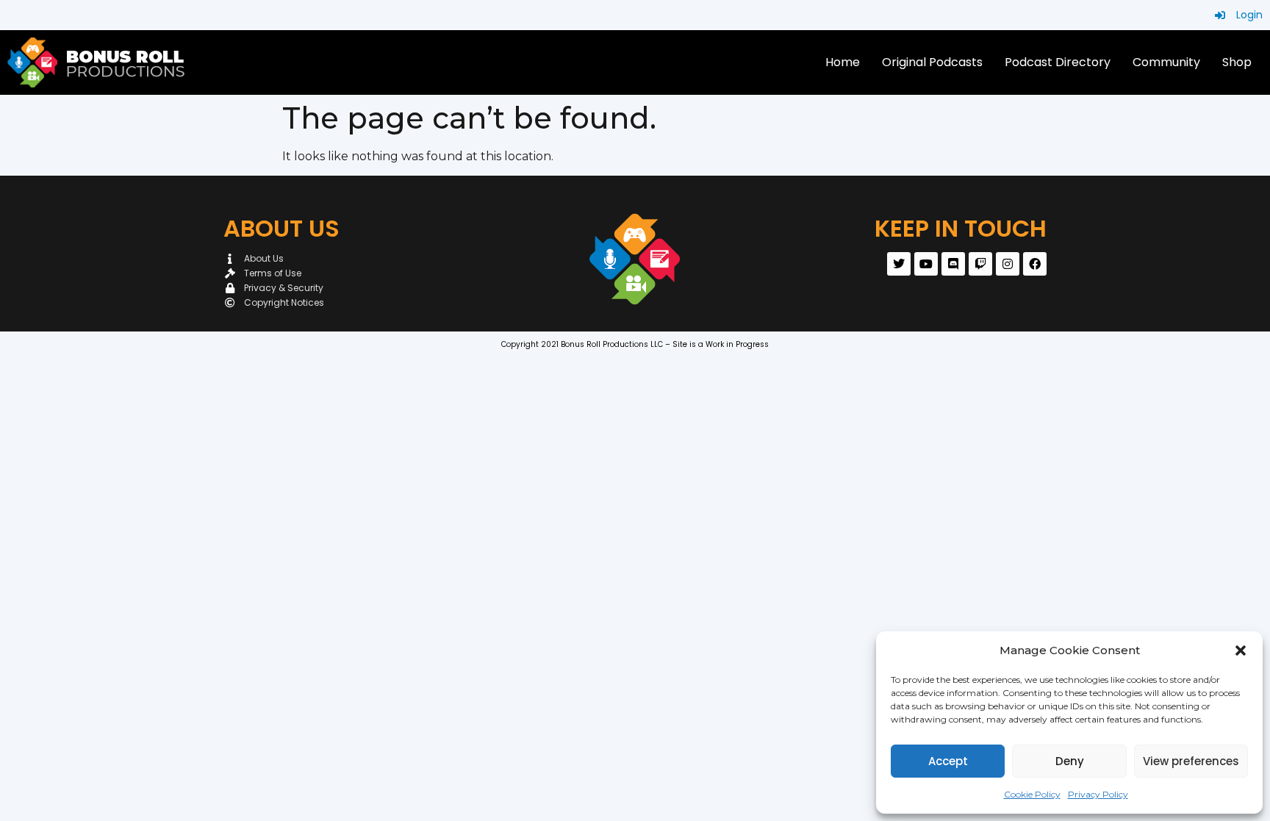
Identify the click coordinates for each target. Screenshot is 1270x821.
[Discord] (953, 264)
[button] (1240, 650)
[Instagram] (1007, 264)
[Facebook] (1035, 264)
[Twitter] (899, 264)
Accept (948, 761)
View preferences (1191, 761)
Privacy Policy (1098, 794)
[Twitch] (980, 264)
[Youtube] (926, 264)
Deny (1069, 761)
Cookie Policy (1032, 794)
